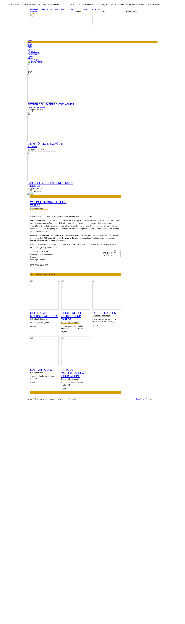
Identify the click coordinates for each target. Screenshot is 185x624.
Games (30, 56)
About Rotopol (33, 59)
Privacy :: (87, 9)
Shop (29, 40)
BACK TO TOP (143, 398)
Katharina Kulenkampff (36, 107)
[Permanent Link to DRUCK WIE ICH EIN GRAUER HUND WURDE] (75, 308)
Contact (70, 9)
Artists (30, 58)
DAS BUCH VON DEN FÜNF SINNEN (50, 183)
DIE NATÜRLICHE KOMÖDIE (45, 144)
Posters (30, 49)
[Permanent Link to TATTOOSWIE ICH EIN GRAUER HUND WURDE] (75, 365)
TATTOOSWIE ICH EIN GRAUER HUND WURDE (75, 373)
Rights (50, 9)
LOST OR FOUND (41, 370)
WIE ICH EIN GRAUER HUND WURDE (48, 203)
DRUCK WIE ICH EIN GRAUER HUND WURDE (74, 316)
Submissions (59, 9)
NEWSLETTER (36, 62)
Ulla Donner (32, 146)
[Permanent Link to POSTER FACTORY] (106, 308)
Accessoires (32, 54)
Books (30, 42)
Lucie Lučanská (33, 186)
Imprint (78, 9)
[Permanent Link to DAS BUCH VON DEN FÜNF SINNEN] (41, 180)
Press (43, 9)
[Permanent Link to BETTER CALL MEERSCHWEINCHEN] (41, 102)
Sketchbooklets (33, 52)
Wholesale (34, 9)
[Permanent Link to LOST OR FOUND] (44, 365)
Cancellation (95, 9)
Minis (29, 45)
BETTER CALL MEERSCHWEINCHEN (50, 104)
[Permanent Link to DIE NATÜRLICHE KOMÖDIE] (41, 141)
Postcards (31, 51)
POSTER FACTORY (104, 313)
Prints (29, 47)
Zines (29, 44)
